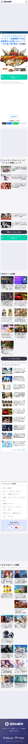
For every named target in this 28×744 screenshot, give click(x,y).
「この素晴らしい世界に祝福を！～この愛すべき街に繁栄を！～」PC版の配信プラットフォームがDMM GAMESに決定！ (21, 626)
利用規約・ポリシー (15, 728)
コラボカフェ (22, 497)
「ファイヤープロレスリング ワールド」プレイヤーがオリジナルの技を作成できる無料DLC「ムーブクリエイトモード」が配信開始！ (19, 177)
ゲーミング (17, 494)
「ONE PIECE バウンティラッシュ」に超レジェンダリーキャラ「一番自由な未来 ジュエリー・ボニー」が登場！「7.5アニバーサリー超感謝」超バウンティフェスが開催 (21, 672)
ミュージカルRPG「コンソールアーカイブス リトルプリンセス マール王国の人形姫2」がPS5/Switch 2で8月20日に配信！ (21, 596)
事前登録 (9, 488)
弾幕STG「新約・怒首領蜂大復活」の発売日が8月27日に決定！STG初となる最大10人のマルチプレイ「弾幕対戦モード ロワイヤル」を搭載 (7, 687)
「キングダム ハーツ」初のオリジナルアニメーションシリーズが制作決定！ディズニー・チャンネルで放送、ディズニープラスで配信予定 (7, 642)
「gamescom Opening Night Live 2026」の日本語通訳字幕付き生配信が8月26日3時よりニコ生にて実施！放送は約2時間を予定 (20, 288)
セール (5, 516)
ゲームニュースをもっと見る (18, 449)
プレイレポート (11, 507)
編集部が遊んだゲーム (17, 513)
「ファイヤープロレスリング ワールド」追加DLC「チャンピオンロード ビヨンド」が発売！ (19, 215)
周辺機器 (10, 494)
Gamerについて (6, 728)
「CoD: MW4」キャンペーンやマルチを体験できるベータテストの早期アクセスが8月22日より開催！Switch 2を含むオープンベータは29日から (7, 657)
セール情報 (11, 567)
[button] (1, 70)
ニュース (5, 32)
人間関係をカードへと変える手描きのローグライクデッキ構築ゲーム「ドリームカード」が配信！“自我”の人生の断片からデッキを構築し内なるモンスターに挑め (7, 288)
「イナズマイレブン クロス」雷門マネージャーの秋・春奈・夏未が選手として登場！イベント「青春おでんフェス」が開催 (7, 581)
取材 (4, 507)
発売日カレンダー (7, 513)
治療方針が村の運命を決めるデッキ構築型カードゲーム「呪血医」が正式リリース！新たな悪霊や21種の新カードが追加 (7, 303)
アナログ (19, 491)
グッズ (16, 497)
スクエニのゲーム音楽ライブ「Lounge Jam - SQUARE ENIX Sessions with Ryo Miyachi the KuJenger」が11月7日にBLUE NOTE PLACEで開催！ (21, 321)
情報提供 (23, 728)
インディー (6, 491)
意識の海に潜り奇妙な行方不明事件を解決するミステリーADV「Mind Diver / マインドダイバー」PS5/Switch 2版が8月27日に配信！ (21, 687)
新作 (4, 488)
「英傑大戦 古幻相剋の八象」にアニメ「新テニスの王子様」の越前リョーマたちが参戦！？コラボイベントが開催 (21, 656)
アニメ (5, 500)
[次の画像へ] (14, 56)
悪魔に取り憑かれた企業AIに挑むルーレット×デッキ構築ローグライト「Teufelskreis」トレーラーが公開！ (7, 352)
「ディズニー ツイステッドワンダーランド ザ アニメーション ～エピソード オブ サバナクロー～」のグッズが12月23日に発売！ (7, 320)
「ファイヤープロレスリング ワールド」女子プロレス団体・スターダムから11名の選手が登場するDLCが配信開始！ (19, 185)
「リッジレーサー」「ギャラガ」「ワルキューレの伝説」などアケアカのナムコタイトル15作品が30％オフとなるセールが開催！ (21, 303)
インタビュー (19, 507)
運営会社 (17, 731)
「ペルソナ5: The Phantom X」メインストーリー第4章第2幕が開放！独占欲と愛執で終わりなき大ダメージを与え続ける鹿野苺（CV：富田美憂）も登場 (7, 672)
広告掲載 (11, 731)
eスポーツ (12, 503)
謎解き (5, 497)
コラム (5, 509)
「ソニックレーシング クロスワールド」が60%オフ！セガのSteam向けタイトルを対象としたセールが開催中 (7, 626)
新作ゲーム (4, 567)
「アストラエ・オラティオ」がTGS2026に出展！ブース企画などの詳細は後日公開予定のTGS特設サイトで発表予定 (21, 581)
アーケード (12, 491)
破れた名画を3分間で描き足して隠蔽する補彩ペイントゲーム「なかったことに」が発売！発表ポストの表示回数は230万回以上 (21, 336)
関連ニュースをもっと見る (14, 232)
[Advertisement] (14, 17)
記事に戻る (14, 116)
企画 (9, 509)
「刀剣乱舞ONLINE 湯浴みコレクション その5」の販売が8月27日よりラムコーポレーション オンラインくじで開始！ (7, 596)
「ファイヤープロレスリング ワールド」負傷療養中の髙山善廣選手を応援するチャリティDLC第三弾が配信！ (13, 40)
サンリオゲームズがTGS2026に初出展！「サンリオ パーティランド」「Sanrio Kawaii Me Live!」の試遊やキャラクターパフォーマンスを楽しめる (7, 337)
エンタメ (10, 497)
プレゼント (11, 516)
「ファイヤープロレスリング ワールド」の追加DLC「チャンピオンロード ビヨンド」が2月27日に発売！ (19, 224)
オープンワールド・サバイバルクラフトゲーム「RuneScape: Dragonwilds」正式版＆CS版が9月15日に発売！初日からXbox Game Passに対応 (21, 612)
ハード (5, 494)
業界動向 (5, 503)
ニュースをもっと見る (14, 358)
